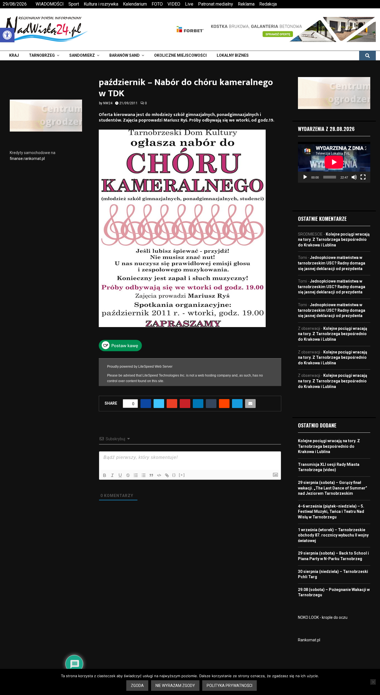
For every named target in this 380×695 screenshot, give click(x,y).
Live (189, 4)
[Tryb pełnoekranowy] (363, 177)
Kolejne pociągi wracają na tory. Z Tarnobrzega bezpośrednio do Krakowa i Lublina (334, 239)
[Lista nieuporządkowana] (143, 475)
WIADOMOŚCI (50, 4)
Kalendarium (135, 4)
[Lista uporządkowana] (136, 475)
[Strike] (128, 475)
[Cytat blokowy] (151, 475)
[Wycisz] (354, 177)
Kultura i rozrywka (101, 4)
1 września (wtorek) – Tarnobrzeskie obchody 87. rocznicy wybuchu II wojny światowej (333, 535)
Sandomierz (82, 55)
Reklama (246, 4)
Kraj (14, 55)
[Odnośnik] (167, 475)
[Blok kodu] (159, 475)
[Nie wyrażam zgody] (373, 682)
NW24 (107, 103)
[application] (334, 162)
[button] (7, 35)
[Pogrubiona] (104, 475)
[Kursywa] (112, 475)
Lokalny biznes (233, 55)
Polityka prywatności (229, 685)
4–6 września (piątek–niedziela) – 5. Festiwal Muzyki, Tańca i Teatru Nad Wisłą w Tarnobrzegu (331, 511)
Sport (73, 4)
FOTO (157, 4)
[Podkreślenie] (120, 475)
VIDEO (173, 4)
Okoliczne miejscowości (180, 55)
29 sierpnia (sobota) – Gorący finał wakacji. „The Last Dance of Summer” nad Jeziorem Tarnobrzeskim (332, 488)
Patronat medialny (215, 4)
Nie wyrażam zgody (175, 685)
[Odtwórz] (305, 177)
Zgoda (137, 685)
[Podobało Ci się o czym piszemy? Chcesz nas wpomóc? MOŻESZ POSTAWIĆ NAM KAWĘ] (120, 349)
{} (174, 475)
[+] (182, 475)
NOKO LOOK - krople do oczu (322, 617)
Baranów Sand (124, 55)
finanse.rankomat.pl (27, 158)
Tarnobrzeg (42, 55)
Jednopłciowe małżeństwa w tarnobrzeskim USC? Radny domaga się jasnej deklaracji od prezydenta (331, 263)
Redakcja (268, 4)
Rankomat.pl (309, 640)
